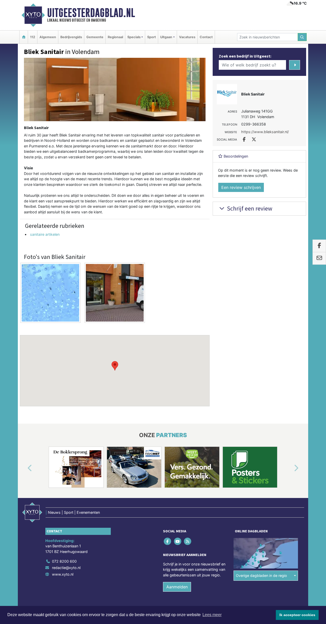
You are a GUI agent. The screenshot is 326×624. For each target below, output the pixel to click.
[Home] (24, 37)
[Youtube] (178, 541)
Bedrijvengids (71, 37)
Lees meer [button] (212, 615)
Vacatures (187, 37)
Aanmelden (177, 586)
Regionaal (115, 37)
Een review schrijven (241, 187)
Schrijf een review (249, 208)
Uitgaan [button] (166, 37)
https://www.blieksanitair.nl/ (265, 132)
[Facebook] (168, 541)
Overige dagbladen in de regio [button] (261, 575)
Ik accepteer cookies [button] (297, 615)
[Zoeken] (302, 37)
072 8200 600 (64, 561)
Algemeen (47, 37)
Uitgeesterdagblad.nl (91, 12)
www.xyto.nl (62, 574)
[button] (115, 366)
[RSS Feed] (188, 541)
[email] (319, 258)
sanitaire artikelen (45, 234)
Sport (151, 37)
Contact (206, 37)
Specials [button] (134, 37)
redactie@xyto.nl (66, 567)
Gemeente (94, 37)
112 (32, 37)
